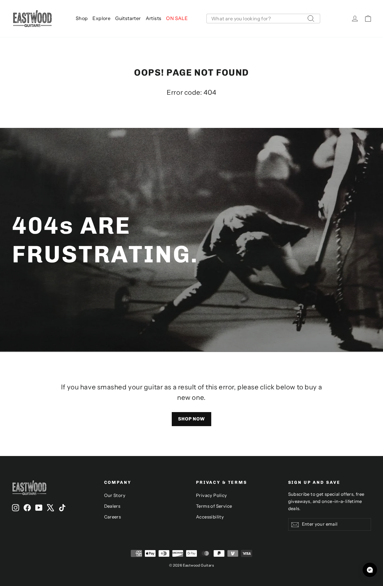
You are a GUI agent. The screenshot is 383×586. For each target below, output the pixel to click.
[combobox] (263, 18)
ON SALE (177, 18)
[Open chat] (370, 570)
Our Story (115, 495)
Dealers (112, 506)
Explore (101, 18)
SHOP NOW (191, 419)
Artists (154, 18)
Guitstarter (128, 18)
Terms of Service (214, 506)
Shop (82, 18)
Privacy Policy (211, 495)
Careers (112, 517)
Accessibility (210, 517)
